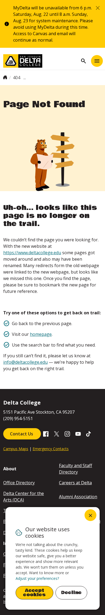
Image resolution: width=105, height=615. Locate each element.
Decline (71, 592)
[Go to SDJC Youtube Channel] (78, 433)
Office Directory (19, 483)
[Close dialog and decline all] (90, 515)
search (83, 61)
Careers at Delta (75, 483)
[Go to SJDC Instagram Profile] (67, 433)
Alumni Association (78, 497)
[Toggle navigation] (97, 61)
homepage (41, 334)
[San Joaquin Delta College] (40, 61)
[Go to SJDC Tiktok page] (89, 433)
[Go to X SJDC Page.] (56, 433)
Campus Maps (15, 448)
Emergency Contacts (51, 448)
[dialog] (52, 558)
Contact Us (22, 434)
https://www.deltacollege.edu (32, 253)
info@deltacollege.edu (25, 362)
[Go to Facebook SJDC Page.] (46, 433)
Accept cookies (34, 592)
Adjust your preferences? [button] (37, 578)
